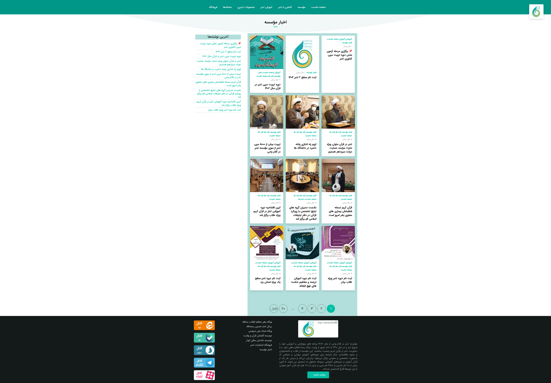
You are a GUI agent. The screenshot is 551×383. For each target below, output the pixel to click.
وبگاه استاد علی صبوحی (260, 331)
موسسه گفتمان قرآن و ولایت (257, 336)
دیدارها (301, 199)
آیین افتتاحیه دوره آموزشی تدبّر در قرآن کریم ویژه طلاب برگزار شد (267, 211)
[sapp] (204, 350)
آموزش (349, 39)
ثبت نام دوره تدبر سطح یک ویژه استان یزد (268, 280)
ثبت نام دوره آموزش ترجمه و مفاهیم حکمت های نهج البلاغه (303, 282)
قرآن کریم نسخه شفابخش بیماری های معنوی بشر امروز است (340, 211)
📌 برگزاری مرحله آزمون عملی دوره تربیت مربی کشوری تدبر (339, 55)
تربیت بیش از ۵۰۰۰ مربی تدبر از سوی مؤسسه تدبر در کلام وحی (267, 148)
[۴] (204, 375)
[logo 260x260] (536, 11)
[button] (7, 7)
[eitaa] (204, 325)
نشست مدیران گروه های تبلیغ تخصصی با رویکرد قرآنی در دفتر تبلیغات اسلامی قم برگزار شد (302, 213)
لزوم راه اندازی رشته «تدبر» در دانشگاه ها (305, 146)
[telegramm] (204, 363)
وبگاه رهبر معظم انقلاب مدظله (257, 322)
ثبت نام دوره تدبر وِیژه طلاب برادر (340, 280)
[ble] (204, 338)
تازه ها (338, 132)
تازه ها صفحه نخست (265, 76)
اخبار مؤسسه (347, 42)
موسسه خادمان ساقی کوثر (259, 340)
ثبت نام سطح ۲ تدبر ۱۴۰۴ (302, 77)
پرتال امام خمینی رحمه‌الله (259, 326)
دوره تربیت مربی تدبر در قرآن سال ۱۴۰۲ (268, 86)
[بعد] (274, 308)
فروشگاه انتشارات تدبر (261, 345)
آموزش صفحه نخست (336, 39)
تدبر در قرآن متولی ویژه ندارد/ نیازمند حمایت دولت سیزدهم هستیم (339, 148)
